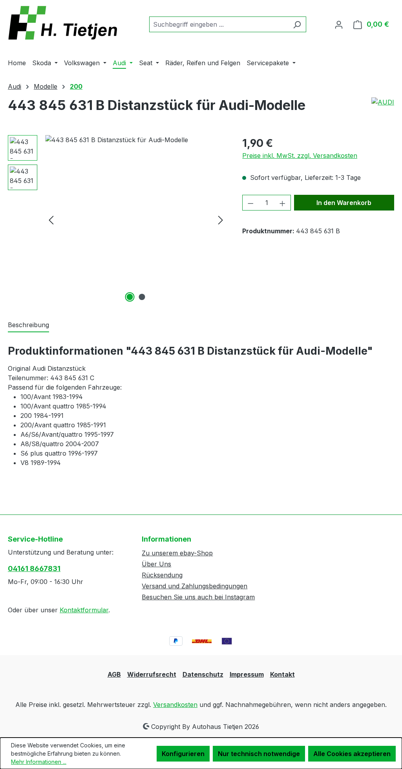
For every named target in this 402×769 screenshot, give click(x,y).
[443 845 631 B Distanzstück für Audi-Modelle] (136, 219)
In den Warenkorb (343, 203)
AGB (114, 674)
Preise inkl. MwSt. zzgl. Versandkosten (299, 155)
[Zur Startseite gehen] (67, 22)
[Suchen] (297, 24)
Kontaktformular (84, 610)
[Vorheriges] (51, 220)
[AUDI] (382, 108)
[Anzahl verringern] (250, 203)
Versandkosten (175, 705)
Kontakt (282, 674)
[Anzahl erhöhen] (282, 203)
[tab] (28, 325)
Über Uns (156, 564)
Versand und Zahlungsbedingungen (194, 586)
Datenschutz (203, 674)
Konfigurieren (183, 754)
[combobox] (218, 24)
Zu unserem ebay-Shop (177, 553)
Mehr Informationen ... (38, 761)
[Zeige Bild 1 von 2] (129, 297)
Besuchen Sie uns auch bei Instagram (198, 597)
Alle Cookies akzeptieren (352, 754)
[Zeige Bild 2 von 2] (142, 297)
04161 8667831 (34, 568)
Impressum (247, 674)
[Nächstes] (221, 220)
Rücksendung (162, 575)
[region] (117, 219)
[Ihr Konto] (338, 24)
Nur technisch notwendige (259, 754)
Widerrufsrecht (151, 674)
